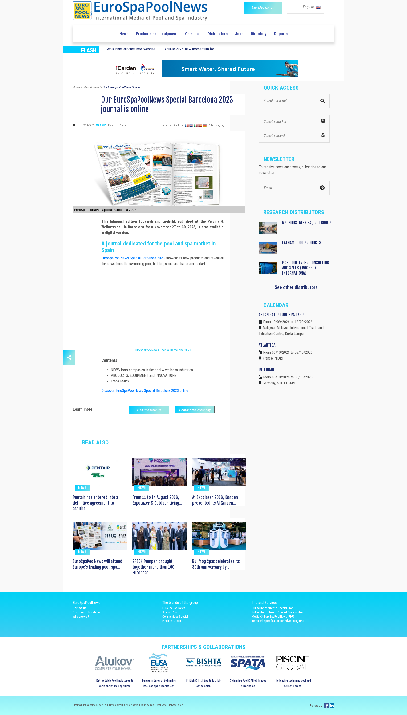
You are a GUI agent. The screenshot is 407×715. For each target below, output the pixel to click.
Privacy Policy (176, 705)
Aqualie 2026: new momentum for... (190, 49)
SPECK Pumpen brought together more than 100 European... (153, 567)
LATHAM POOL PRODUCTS (301, 242)
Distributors (218, 33)
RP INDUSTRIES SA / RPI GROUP (306, 222)
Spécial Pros (170, 612)
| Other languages (217, 125)
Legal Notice (161, 705)
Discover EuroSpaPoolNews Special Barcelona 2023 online (144, 390)
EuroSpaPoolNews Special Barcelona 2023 (133, 258)
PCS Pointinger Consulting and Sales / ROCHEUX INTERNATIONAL (305, 268)
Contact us (79, 608)
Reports (281, 33)
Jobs (239, 33)
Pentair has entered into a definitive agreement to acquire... (95, 503)
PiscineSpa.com (172, 621)
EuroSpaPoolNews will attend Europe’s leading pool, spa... (97, 564)
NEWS (82, 487)
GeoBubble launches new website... (131, 49)
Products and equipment (157, 33)
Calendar (192, 33)
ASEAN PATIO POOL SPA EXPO (281, 314)
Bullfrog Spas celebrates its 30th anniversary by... (216, 564)
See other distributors (296, 287)
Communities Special (175, 616)
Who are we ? (81, 616)
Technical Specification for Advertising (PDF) (279, 621)
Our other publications (86, 612)
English (309, 7)
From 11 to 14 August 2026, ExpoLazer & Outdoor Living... (157, 500)
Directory (259, 33)
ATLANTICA (267, 345)
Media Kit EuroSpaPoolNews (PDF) (273, 616)
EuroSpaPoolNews (173, 608)
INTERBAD (266, 369)
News (123, 33)
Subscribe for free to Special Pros (272, 608)
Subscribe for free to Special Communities (278, 612)
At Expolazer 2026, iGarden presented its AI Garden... (215, 500)
